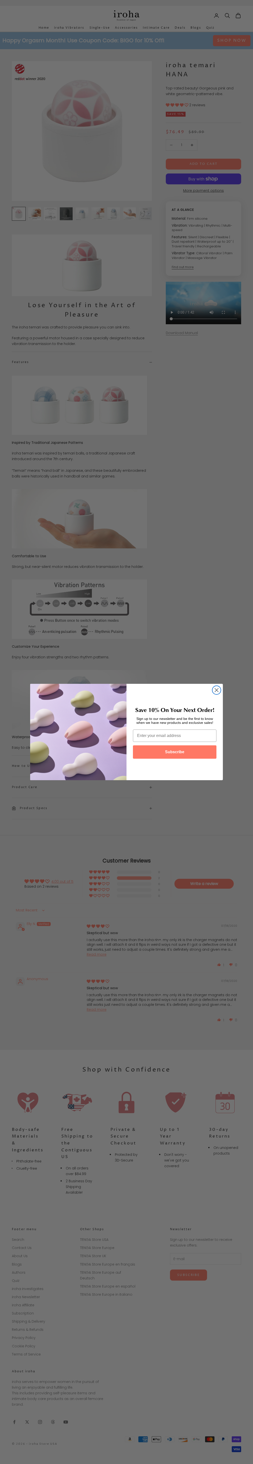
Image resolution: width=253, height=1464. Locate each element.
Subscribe (174, 752)
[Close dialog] (216, 690)
